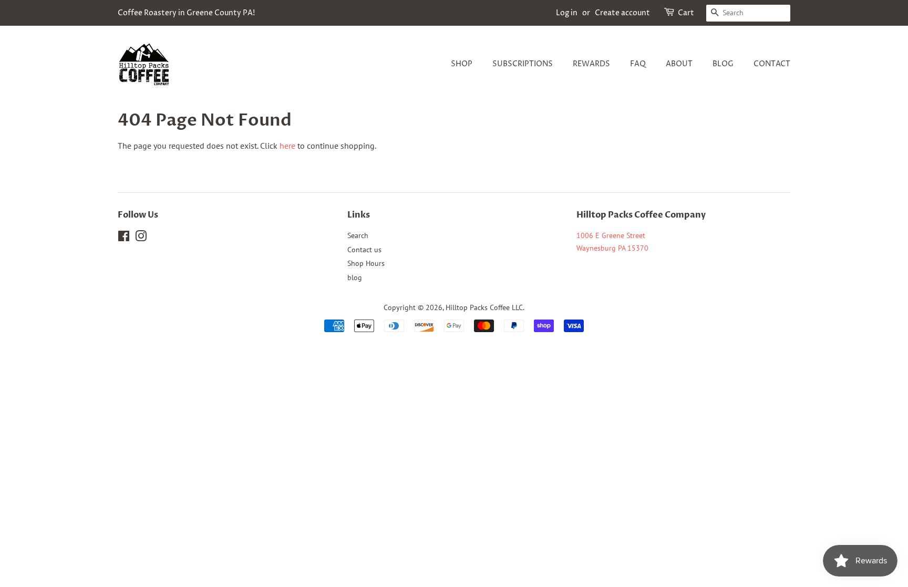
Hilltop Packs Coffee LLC (484, 307)
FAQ (638, 64)
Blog (723, 64)
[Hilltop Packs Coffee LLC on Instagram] (141, 238)
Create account (622, 13)
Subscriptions (522, 64)
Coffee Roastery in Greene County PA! (186, 13)
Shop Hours (366, 263)
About (679, 64)
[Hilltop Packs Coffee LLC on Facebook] (124, 238)
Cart (686, 13)
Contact (772, 64)
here (287, 145)
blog (354, 277)
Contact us (364, 249)
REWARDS (591, 64)
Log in (566, 13)
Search (357, 235)
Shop (461, 64)
